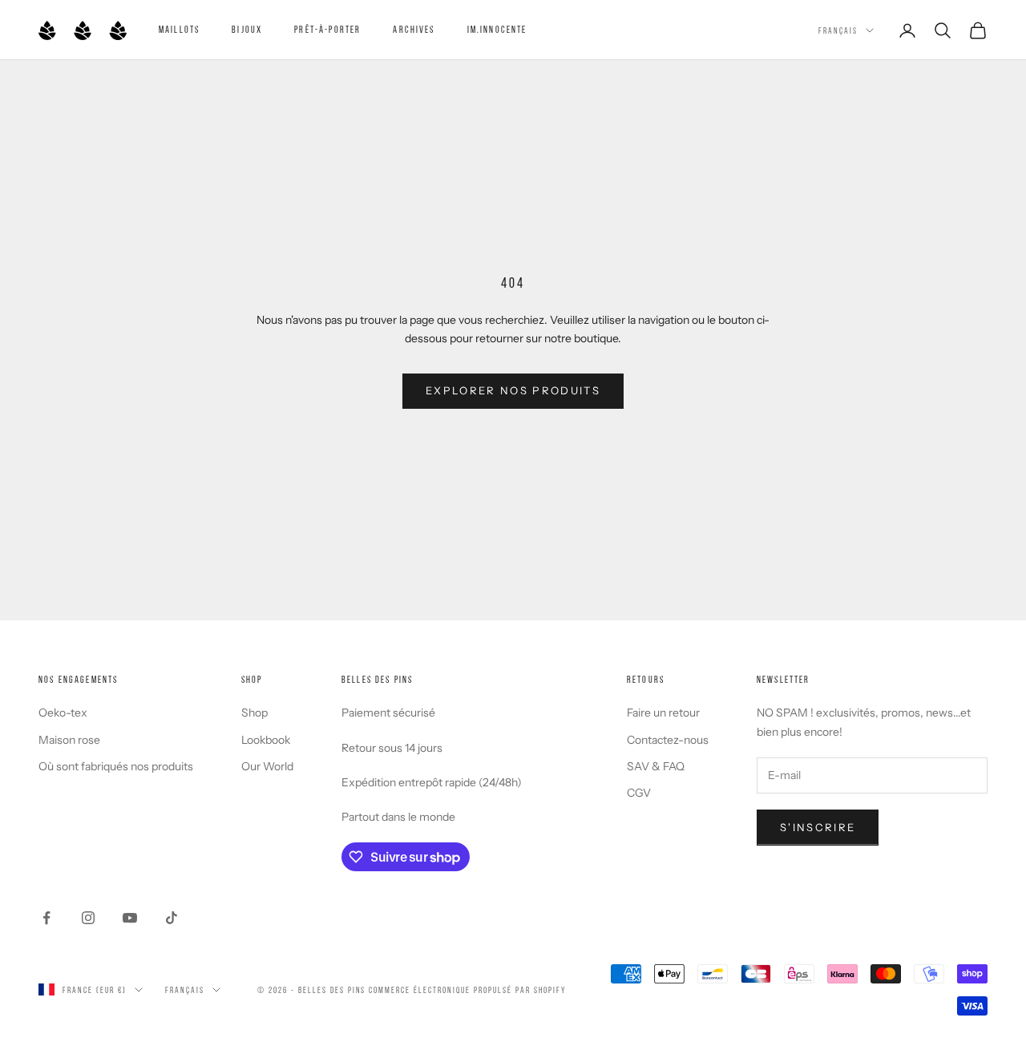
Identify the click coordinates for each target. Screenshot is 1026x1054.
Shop (254, 712)
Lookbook (265, 740)
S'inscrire (817, 827)
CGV (639, 792)
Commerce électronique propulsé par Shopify (467, 990)
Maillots (179, 29)
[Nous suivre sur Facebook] (46, 918)
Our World (267, 766)
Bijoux (247, 29)
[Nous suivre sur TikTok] (172, 918)
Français (838, 30)
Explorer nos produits (513, 390)
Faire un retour (663, 712)
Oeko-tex (62, 712)
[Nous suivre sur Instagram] (88, 918)
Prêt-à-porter (327, 29)
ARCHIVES (413, 29)
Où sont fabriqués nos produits (115, 766)
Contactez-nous (668, 740)
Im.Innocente (497, 29)
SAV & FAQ (656, 766)
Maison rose (69, 740)
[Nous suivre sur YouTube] (130, 918)
